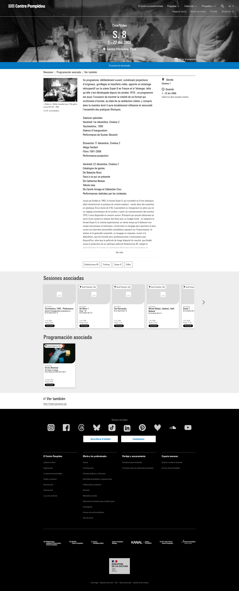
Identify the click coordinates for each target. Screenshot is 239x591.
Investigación (87, 507)
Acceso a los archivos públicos (93, 512)
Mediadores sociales (90, 496)
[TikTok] (111, 428)
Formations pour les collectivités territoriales (137, 468)
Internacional (48, 490)
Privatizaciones (88, 468)
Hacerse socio (48, 484)
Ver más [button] (119, 252)
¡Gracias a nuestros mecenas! (172, 462)
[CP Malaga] (119, 545)
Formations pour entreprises (132, 462)
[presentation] (203, 302)
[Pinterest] (142, 428)
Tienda (214, 11)
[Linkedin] (127, 428)
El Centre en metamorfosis (151, 5)
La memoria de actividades (52, 473)
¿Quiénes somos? (49, 462)
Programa (172, 6)
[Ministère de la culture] (119, 566)
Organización (48, 468)
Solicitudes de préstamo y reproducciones (97, 479)
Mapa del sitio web (106, 582)
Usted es (226, 11)
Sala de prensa (88, 518)
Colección (189, 6)
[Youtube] (188, 428)
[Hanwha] (188, 545)
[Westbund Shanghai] (168, 545)
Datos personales (125, 582)
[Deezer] (157, 428)
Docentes (86, 490)
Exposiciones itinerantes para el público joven (99, 501)
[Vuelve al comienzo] (232, 584)
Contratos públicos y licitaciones (94, 473)
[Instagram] (51, 428)
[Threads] (81, 428)
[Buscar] (222, 6)
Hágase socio (180, 11)
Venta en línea (198, 11)
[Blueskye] (96, 428)
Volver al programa (187, 59)
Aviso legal (95, 582)
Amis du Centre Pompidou (171, 468)
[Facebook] (66, 428)
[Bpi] (54, 545)
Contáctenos (138, 438)
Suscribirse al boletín (101, 438)
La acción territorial (50, 496)
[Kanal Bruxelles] (143, 545)
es (230, 6)
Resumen (48, 72)
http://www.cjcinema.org (54, 403)
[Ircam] (78, 545)
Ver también (90, 72)
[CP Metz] (99, 545)
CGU (116, 582)
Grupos (85, 462)
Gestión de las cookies (141, 582)
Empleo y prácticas (50, 479)
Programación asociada (69, 72)
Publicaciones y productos (92, 484)
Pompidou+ (207, 6)
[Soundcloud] (172, 428)
